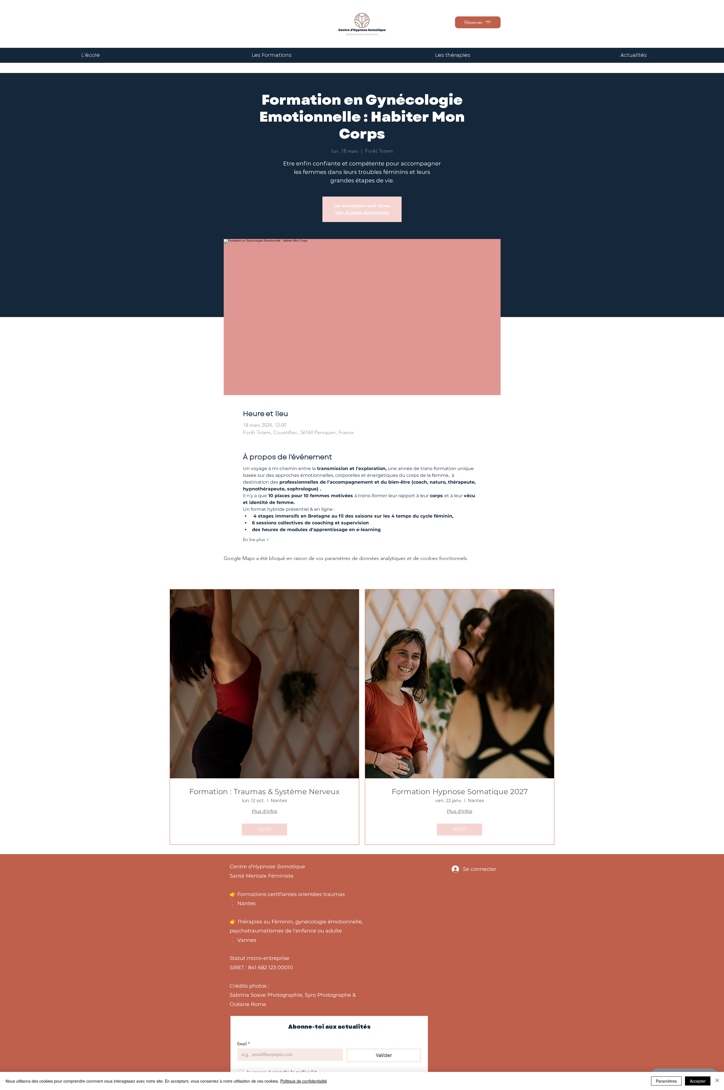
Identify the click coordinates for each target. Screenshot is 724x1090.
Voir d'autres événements (362, 212)
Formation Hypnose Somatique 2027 (460, 791)
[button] (452, 55)
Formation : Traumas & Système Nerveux (264, 791)
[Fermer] (717, 1080)
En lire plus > (256, 539)
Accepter (698, 1081)
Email (243, 1043)
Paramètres (666, 1081)
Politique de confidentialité (303, 1081)
